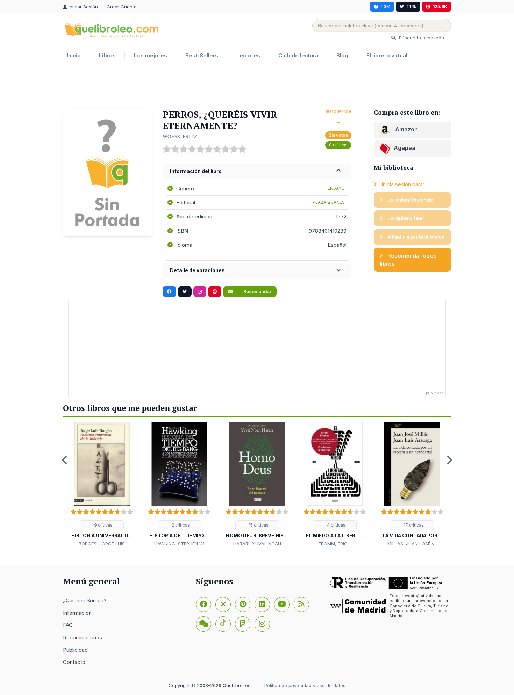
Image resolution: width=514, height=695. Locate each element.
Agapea (404, 147)
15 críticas (258, 525)
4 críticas (335, 525)
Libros (107, 55)
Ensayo (336, 188)
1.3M (385, 6)
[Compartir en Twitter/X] (185, 292)
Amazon (406, 129)
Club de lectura (298, 55)
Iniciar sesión (84, 6)
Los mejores (150, 55)
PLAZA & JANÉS (329, 202)
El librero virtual (386, 55)
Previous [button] (64, 460)
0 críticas (338, 144)
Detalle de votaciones (197, 270)
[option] (102, 485)
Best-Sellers (201, 55)
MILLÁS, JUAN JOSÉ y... (412, 543)
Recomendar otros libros (408, 259)
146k (411, 6)
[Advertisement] (257, 87)
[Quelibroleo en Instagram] (199, 292)
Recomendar (256, 291)
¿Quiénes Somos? (84, 600)
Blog (342, 55)
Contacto (74, 662)
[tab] (257, 171)
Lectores (248, 55)
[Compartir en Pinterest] (214, 292)
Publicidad (75, 649)
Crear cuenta (122, 6)
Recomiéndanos (82, 637)
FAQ (68, 625)
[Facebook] (203, 604)
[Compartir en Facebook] (169, 292)
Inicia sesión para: (402, 184)
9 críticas (103, 525)
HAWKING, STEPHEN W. (179, 543)
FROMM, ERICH (335, 543)
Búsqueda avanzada (421, 38)
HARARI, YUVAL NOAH (257, 543)
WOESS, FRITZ (180, 136)
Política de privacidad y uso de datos (304, 685)
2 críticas (180, 525)
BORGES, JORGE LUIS (102, 543)
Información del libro (196, 171)
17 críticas (413, 525)
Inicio (74, 55)
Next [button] (449, 460)
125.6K (440, 6)
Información (77, 612)
